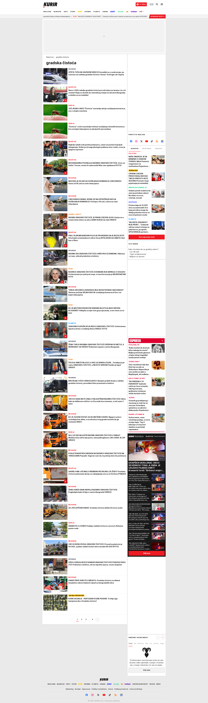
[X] (141, 141)
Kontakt (78, 689)
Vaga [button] (162, 643)
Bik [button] (135, 643)
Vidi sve (146, 553)
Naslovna (50, 57)
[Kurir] (50, 4)
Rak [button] (146, 643)
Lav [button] (151, 643)
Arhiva (110, 689)
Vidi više (146, 670)
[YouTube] (146, 141)
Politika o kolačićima (99, 689)
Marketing (69, 689)
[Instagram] (136, 141)
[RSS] (156, 141)
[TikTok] (151, 141)
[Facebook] (131, 141)
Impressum (86, 689)
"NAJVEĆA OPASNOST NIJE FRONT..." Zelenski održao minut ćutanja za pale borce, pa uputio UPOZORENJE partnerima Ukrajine (91, 16)
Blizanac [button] (141, 643)
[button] (163, 637)
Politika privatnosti (121, 689)
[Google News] (162, 141)
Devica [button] (156, 643)
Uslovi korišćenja (136, 689)
